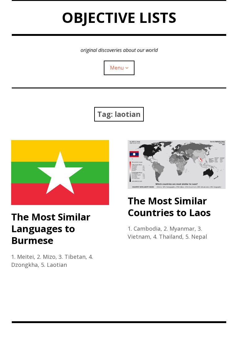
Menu (117, 67)
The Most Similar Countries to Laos (169, 206)
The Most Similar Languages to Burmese (50, 228)
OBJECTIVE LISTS (119, 17)
